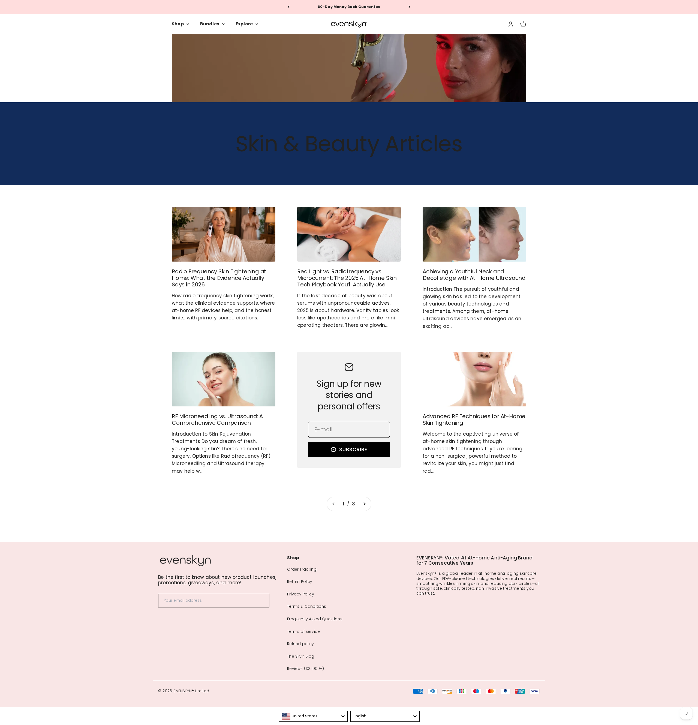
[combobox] (313, 716)
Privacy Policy (300, 594)
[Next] (409, 7)
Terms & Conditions (306, 606)
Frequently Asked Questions (314, 619)
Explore (244, 24)
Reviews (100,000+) (305, 668)
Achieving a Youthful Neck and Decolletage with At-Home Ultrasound (474, 275)
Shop (178, 24)
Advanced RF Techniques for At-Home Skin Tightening (474, 419)
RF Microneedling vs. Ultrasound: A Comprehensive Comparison (217, 419)
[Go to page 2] (364, 504)
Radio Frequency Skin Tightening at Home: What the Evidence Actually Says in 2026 (219, 278)
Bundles (209, 24)
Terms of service (303, 631)
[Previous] (289, 7)
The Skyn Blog (300, 656)
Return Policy (299, 581)
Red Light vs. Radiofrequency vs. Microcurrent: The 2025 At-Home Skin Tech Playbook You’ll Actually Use (347, 278)
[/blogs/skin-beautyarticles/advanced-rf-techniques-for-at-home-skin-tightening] (474, 379)
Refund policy (300, 643)
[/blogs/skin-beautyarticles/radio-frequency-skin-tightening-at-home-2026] (223, 234)
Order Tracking (301, 569)
